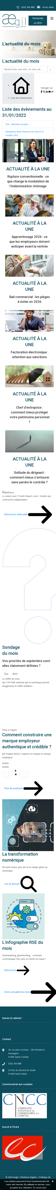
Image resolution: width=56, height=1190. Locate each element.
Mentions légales (28, 1177)
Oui (6, 673)
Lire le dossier (12, 884)
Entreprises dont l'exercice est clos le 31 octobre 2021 (24, 133)
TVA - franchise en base (16, 124)
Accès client (48, 7)
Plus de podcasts (13, 788)
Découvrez (10, 970)
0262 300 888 (27, 7)
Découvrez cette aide (16, 514)
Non (15, 673)
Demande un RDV (37, 21)
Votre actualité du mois (17, 992)
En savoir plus (39, 1187)
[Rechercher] (50, 69)
